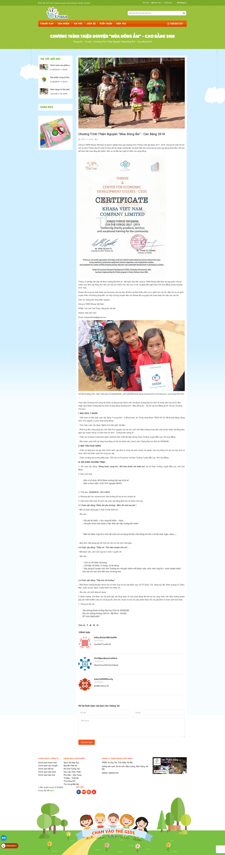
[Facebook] (78, 793)
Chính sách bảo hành (47, 771)
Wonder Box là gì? (58, 77)
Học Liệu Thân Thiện (72, 771)
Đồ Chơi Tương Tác (72, 768)
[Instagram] (89, 793)
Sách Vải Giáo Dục (71, 762)
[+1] (98, 625)
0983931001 (176, 23)
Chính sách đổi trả (45, 768)
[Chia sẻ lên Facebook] (87, 625)
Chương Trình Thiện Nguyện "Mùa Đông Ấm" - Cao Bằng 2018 (121, 134)
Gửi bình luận (86, 742)
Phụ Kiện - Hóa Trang (73, 775)
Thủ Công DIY (69, 781)
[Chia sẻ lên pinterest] (94, 625)
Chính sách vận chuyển (48, 765)
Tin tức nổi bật (50, 59)
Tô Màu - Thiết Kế (71, 778)
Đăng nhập (157, 2)
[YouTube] (94, 793)
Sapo (52, 790)
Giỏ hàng (180, 2)
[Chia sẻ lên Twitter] (91, 625)
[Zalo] (84, 793)
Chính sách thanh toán (47, 762)
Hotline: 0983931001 (110, 773)
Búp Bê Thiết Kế (70, 765)
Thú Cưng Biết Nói (71, 784)
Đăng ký (169, 2)
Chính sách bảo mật (46, 775)
